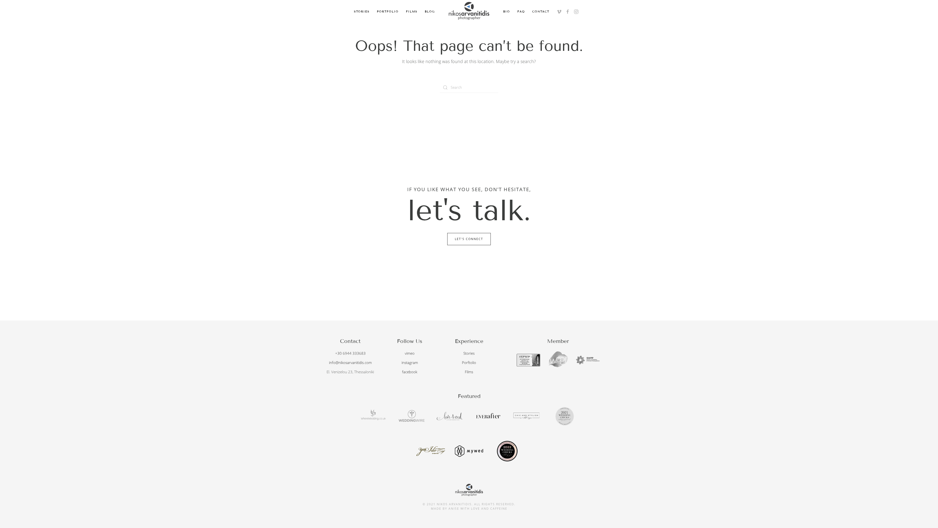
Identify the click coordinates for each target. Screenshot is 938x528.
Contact (540, 11)
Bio (506, 11)
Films (411, 11)
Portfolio (388, 11)
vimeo (410, 353)
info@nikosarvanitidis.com (350, 362)
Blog (430, 11)
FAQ (521, 11)
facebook (409, 371)
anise (453, 508)
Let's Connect (469, 239)
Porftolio (469, 362)
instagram (410, 362)
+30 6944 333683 (350, 353)
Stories (362, 11)
